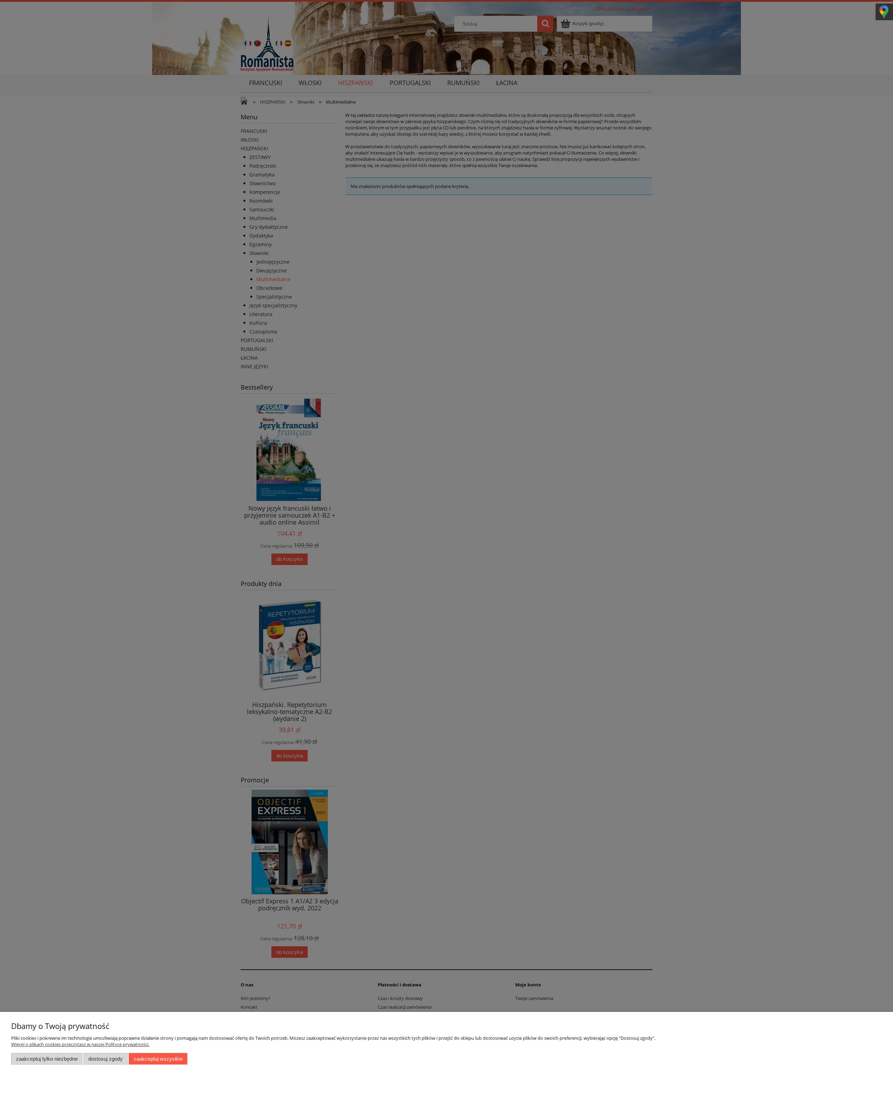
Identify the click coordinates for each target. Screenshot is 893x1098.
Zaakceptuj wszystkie (158, 1059)
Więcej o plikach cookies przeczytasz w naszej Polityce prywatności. (80, 1044)
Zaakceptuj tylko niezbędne (47, 1059)
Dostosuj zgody (105, 1059)
